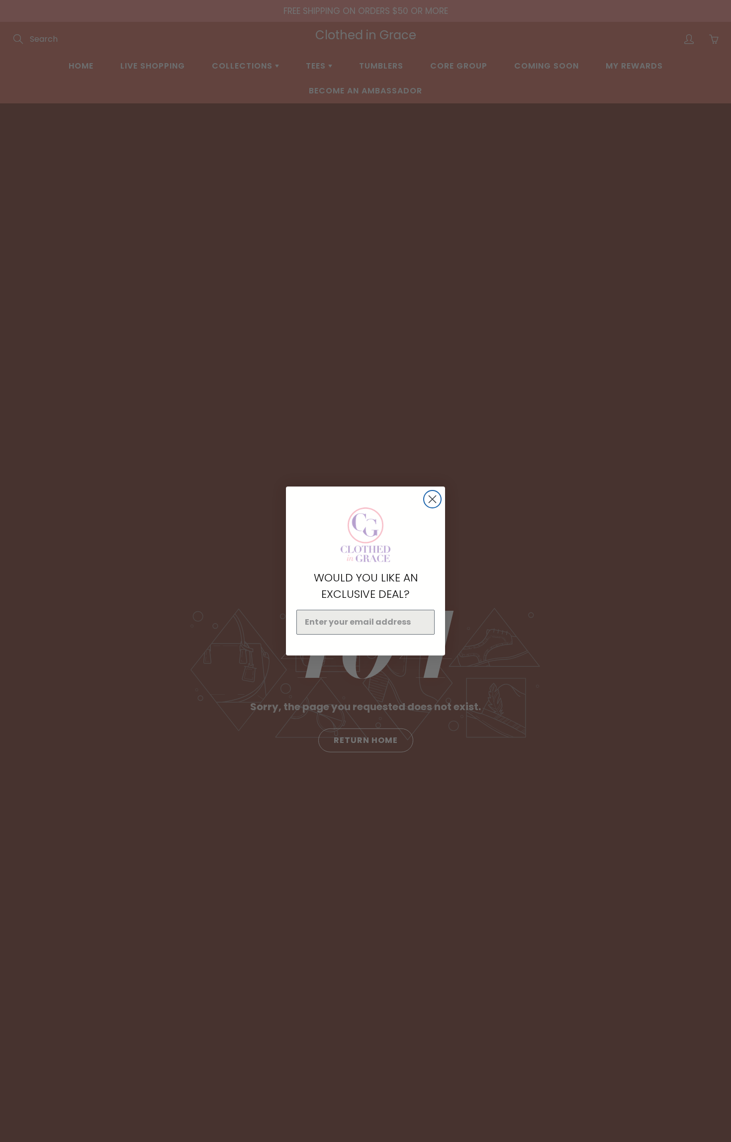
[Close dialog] (432, 499)
